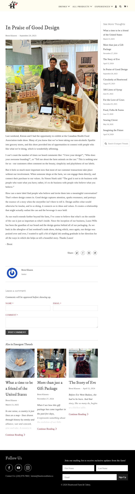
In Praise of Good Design (115, 69)
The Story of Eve (82, 382)
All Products (81, 7)
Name (9, 303)
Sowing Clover (110, 120)
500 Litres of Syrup (112, 89)
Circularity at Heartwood (115, 79)
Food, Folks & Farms (113, 110)
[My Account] (116, 6)
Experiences (103, 7)
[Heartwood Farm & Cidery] (16, 5)
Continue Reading (14, 434)
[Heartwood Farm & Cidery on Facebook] (10, 467)
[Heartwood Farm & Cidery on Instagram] (28, 467)
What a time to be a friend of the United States (19, 388)
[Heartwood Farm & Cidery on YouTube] (19, 467)
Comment (12, 315)
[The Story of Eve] (83, 363)
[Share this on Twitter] (76, 253)
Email (57, 303)
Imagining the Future (113, 130)
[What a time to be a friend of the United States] (20, 363)
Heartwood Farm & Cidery (79, 485)
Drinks (63, 7)
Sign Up (122, 477)
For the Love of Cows (113, 100)
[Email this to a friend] (94, 253)
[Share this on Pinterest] (88, 253)
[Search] (120, 6)
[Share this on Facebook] (82, 253)
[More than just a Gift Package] (51, 363)
